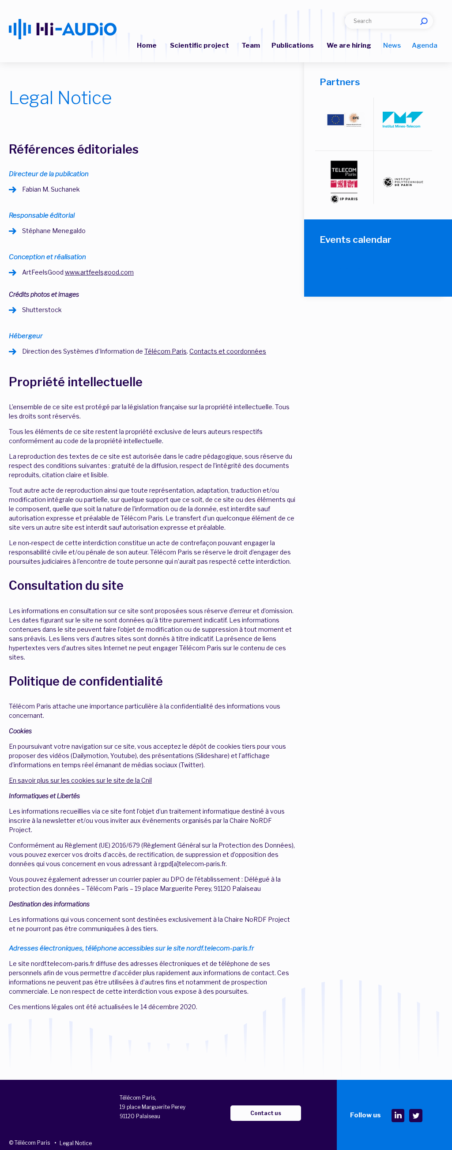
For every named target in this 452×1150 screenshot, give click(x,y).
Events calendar (356, 239)
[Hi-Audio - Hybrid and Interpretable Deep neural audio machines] (63, 29)
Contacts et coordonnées (227, 351)
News (392, 45)
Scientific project (199, 45)
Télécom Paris (165, 351)
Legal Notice (76, 1143)
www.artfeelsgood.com (99, 272)
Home (147, 45)
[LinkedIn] (397, 1115)
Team (250, 45)
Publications (292, 45)
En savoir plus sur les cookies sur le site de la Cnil (80, 780)
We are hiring (349, 45)
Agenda (424, 45)
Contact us (265, 1113)
